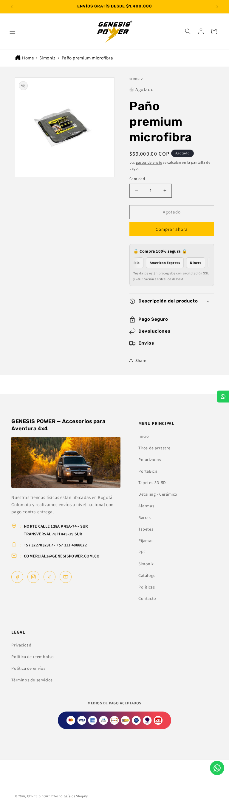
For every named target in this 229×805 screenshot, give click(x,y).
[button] (12, 31)
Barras (144, 517)
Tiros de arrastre (154, 448)
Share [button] (140, 360)
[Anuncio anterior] (11, 6)
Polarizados (149, 459)
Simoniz (47, 58)
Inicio (143, 436)
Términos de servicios (32, 680)
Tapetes (145, 529)
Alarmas (146, 505)
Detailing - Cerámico (157, 494)
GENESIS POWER (40, 796)
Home (28, 58)
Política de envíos (28, 668)
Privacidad (21, 645)
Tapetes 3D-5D (152, 482)
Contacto (147, 598)
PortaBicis (148, 471)
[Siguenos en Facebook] (17, 577)
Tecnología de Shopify (70, 796)
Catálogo (147, 575)
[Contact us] (217, 768)
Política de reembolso (32, 656)
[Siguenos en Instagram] (33, 577)
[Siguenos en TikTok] (49, 577)
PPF (142, 552)
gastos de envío (149, 162)
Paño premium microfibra (87, 58)
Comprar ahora (172, 229)
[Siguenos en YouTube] (66, 577)
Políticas (146, 587)
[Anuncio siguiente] (217, 6)
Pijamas (145, 540)
